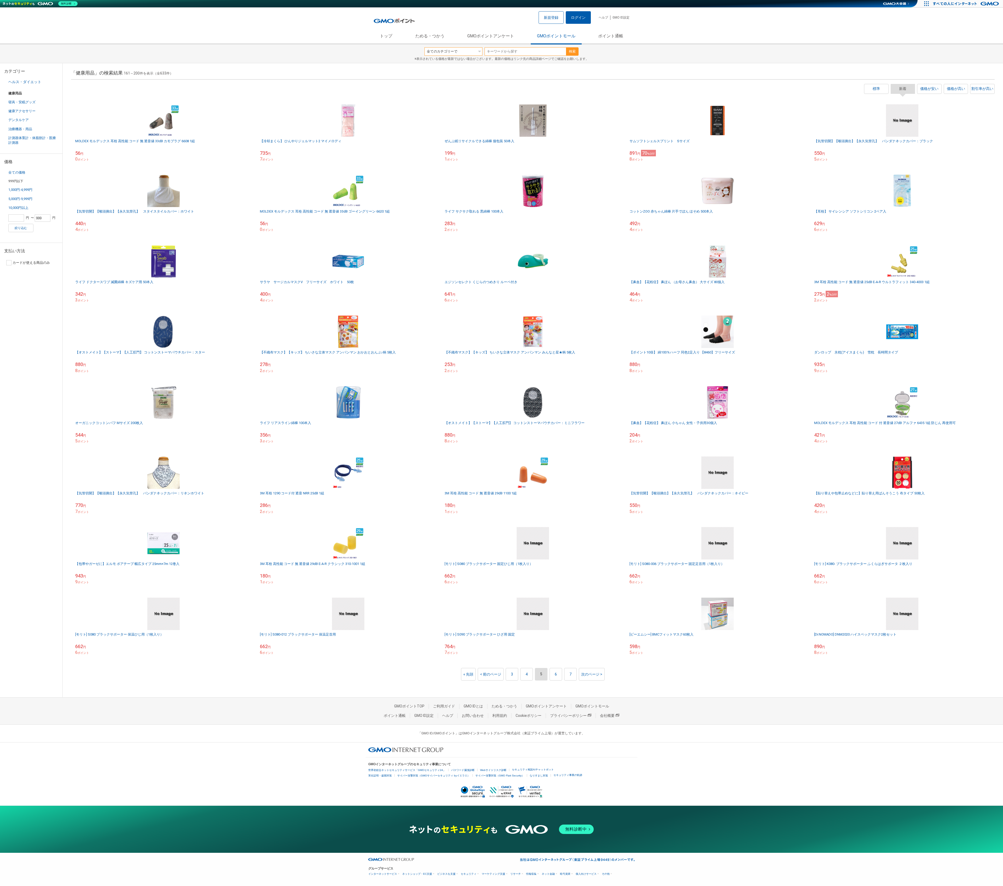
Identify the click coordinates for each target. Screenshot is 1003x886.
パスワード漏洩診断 (463, 770)
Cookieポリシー (528, 715)
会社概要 (607, 715)
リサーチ (515, 873)
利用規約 (499, 715)
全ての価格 (16, 172)
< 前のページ (490, 674)
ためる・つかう (430, 35)
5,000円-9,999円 (20, 199)
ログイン (578, 17)
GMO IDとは (473, 706)
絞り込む (21, 228)
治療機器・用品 (20, 129)
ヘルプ (603, 17)
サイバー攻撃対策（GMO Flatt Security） (499, 775)
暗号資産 (565, 873)
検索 (572, 51)
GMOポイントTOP (409, 706)
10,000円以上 (18, 208)
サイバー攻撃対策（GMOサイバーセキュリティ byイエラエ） (433, 775)
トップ (386, 35)
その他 (606, 873)
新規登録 (551, 17)
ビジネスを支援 (446, 873)
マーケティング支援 (493, 873)
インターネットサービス (382, 873)
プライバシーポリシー (568, 715)
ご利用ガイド (444, 706)
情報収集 (531, 873)
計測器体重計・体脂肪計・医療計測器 (32, 140)
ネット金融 (548, 873)
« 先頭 (468, 674)
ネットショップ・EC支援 (417, 873)
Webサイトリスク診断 (493, 770)
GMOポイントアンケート (490, 35)
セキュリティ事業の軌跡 (567, 775)
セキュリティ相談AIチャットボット (533, 769)
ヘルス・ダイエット (24, 82)
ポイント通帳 (610, 35)
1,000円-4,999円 (20, 190)
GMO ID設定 (621, 17)
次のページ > (591, 674)
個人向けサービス (586, 873)
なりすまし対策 (539, 775)
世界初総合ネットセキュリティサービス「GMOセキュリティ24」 (407, 770)
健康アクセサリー (22, 111)
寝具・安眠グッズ (22, 102)
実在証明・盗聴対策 (380, 775)
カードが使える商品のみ (31, 263)
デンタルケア (18, 120)
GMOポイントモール (556, 35)
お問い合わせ (473, 715)
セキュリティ (468, 873)
